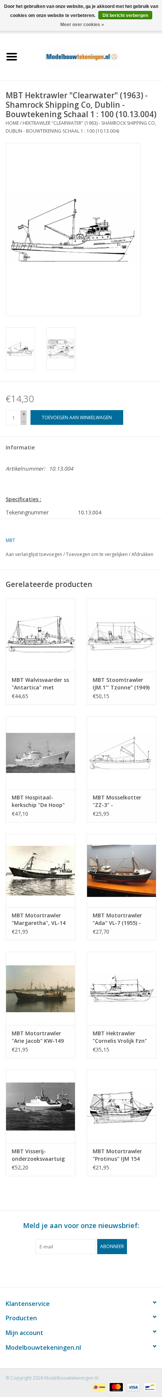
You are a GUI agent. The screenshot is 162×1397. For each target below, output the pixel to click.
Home (12, 123)
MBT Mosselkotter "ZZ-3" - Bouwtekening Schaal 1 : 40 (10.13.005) (121, 801)
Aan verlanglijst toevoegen (34, 554)
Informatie (20, 447)
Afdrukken (142, 554)
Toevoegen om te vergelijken (97, 554)
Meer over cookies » (82, 24)
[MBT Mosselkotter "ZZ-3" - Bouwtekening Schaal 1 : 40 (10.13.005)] (121, 753)
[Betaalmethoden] (98, 1386)
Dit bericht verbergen (125, 15)
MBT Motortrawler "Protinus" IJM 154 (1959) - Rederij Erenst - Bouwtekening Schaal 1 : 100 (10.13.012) (121, 1155)
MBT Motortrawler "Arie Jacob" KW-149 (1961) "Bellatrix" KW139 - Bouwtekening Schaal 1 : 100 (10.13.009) (40, 1037)
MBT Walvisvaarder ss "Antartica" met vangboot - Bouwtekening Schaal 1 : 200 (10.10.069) (40, 683)
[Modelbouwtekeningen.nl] (92, 56)
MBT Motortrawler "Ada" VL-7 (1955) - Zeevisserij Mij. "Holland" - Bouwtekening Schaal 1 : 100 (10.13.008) (121, 919)
